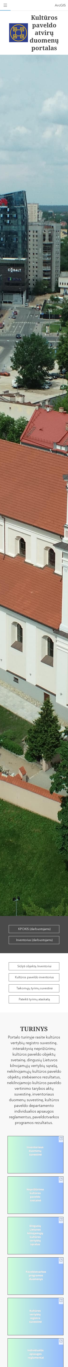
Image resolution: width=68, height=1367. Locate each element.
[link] (35, 1154)
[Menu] (5, 5)
